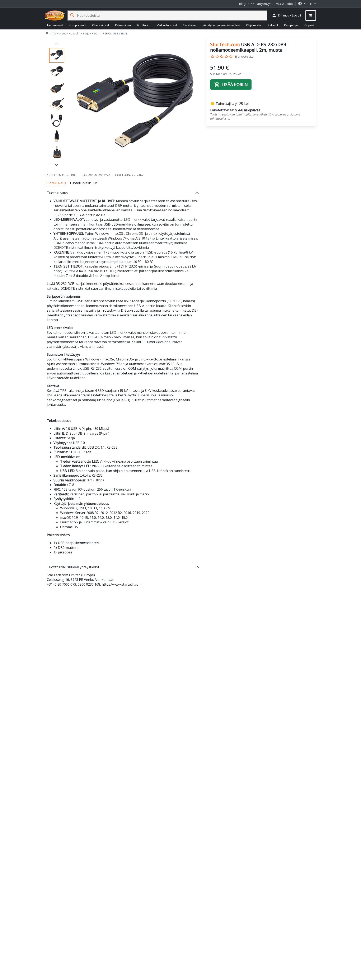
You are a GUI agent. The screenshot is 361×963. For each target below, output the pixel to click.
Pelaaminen (123, 25)
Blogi (242, 4)
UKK (251, 4)
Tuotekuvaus (55, 183)
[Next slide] (56, 164)
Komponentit (77, 25)
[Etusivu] (55, 15)
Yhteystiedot (284, 4)
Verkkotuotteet (167, 25)
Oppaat (309, 25)
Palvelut (273, 25)
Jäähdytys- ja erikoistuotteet (221, 25)
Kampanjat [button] (291, 25)
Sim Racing (143, 25)
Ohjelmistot (254, 25)
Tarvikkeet (190, 25)
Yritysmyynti (265, 4)
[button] (301, 4)
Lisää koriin (231, 85)
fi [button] (311, 4)
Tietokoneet (55, 25)
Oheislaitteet (100, 25)
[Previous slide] (56, 44)
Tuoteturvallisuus (83, 183)
